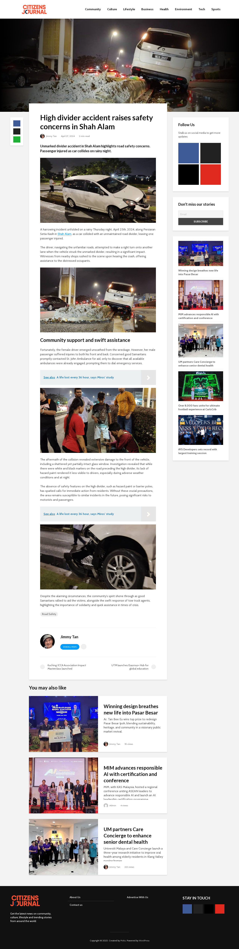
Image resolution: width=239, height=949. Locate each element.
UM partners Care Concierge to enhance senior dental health (127, 835)
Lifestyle (129, 9)
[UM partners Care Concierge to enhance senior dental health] (63, 846)
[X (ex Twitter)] (210, 153)
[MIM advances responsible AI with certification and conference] (63, 785)
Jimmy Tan (51, 136)
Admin (112, 805)
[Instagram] (188, 174)
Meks (123, 940)
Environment (183, 9)
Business (147, 9)
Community (93, 9)
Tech (201, 9)
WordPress (144, 940)
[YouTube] (210, 174)
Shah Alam (64, 234)
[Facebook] (188, 153)
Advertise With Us (137, 897)
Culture (112, 9)
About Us (75, 897)
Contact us (76, 905)
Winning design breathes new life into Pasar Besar (131, 709)
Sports (216, 9)
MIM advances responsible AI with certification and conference (133, 774)
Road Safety (49, 614)
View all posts (70, 647)
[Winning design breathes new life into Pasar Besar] (63, 723)
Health (164, 9)
